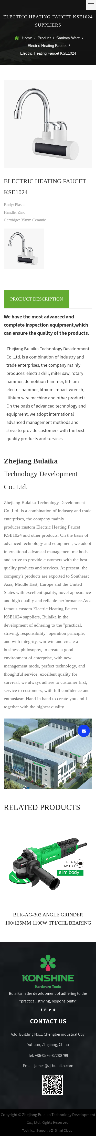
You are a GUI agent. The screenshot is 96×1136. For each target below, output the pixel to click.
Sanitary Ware (68, 38)
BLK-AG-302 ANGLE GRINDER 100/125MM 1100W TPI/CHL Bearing (48, 919)
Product (44, 38)
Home (27, 38)
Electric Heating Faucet (47, 45)
